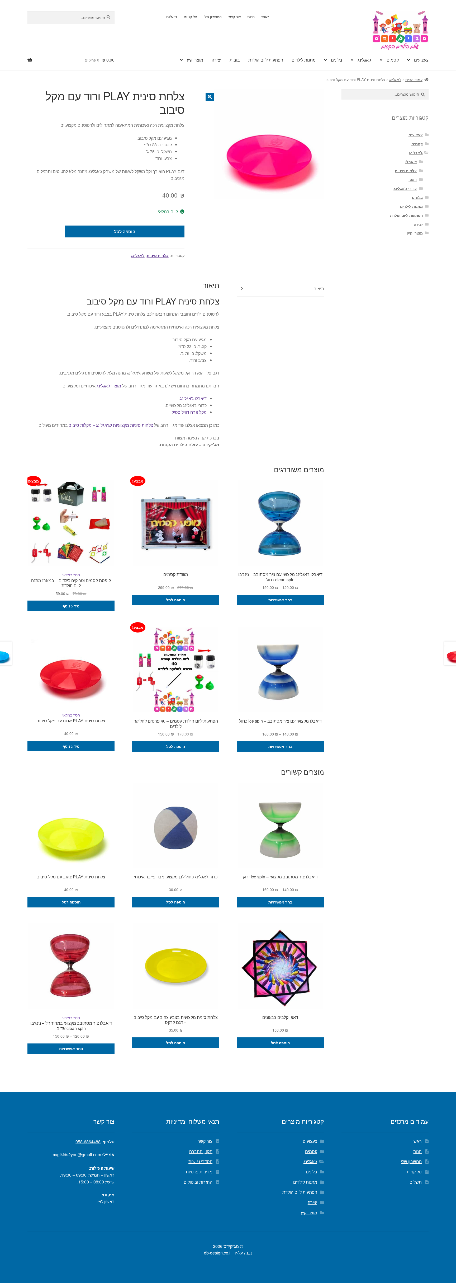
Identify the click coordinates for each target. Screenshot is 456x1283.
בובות (235, 60)
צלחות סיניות (158, 255)
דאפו (412, 179)
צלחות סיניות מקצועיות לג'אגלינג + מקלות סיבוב (111, 425)
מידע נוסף (71, 605)
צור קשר (234, 16)
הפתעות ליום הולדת (265, 60)
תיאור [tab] (319, 288)
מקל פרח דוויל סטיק (189, 412)
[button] (210, 97)
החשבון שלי (212, 16)
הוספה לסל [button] (175, 599)
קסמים (393, 60)
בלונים (336, 60)
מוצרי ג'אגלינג (108, 386)
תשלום (171, 16)
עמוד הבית (413, 79)
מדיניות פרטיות (199, 1172)
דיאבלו (411, 161)
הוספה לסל (124, 231)
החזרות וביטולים (198, 1182)
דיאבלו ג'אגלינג (193, 398)
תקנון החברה (200, 1151)
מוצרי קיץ (195, 60)
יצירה (216, 60)
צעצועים (421, 60)
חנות (251, 16)
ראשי (265, 16)
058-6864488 (88, 1142)
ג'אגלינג (364, 60)
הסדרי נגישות (200, 1161)
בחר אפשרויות (280, 599)
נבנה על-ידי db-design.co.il (228, 1253)
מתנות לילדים (304, 60)
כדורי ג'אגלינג (405, 188)
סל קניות (190, 16)
